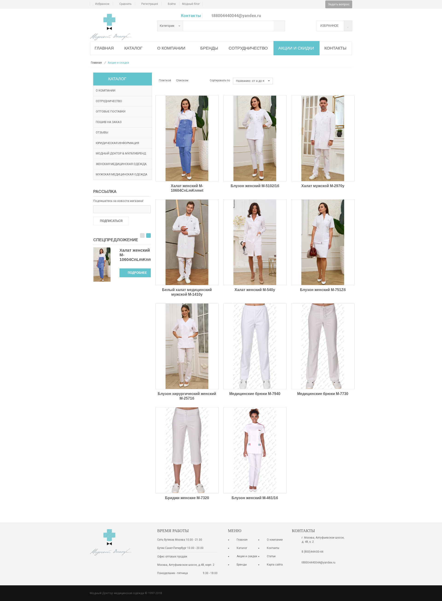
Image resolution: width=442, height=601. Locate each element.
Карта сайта (275, 564)
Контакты (191, 15)
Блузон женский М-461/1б (255, 498)
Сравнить (125, 4)
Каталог (242, 548)
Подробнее (137, 272)
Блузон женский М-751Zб (323, 290)
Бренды (242, 564)
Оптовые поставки (110, 111)
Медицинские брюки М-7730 (322, 394)
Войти (172, 4)
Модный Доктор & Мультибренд (121, 153)
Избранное (102, 4)
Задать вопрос (338, 4)
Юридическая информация (117, 143)
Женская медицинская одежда (121, 164)
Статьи (271, 556)
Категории (167, 25)
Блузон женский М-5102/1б (255, 186)
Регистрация (149, 4)
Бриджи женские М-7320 (187, 498)
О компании (105, 90)
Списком (182, 80)
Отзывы (102, 132)
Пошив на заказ (109, 122)
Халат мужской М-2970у (322, 186)
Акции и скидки (247, 556)
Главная (242, 539)
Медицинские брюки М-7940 (254, 394)
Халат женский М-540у (255, 290)
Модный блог (191, 4)
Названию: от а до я (250, 80)
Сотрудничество (109, 101)
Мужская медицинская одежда (121, 174)
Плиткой (165, 80)
